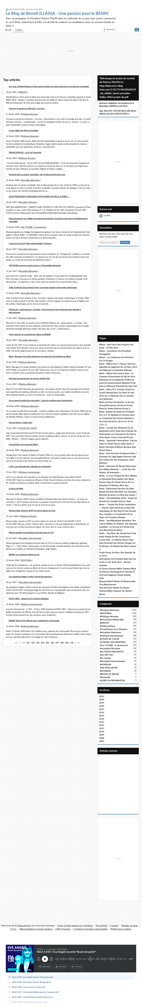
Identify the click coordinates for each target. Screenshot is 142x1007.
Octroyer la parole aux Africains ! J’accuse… (27, 109)
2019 (101, 703)
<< (16, 643)
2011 (101, 728)
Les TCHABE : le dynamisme (34, 227)
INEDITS (23, 92)
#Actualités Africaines (110, 649)
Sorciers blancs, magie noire (20, 423)
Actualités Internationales (30, 538)
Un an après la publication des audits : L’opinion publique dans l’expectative (40, 401)
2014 (101, 719)
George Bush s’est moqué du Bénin (23, 445)
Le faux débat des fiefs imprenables (23, 131)
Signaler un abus (129, 925)
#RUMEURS (105, 665)
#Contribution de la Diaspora (113, 629)
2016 (101, 713)
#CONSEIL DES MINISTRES (113, 642)
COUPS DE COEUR (28, 428)
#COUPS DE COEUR (109, 639)
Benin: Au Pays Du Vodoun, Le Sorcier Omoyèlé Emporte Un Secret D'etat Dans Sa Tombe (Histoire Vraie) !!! (116, 405)
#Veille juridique (107, 626)
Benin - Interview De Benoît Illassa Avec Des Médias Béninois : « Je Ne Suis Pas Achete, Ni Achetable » (117, 469)
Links (101, 578)
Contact (18, 30)
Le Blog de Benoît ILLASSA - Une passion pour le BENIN (57, 13)
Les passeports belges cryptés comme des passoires (30, 577)
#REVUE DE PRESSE (109, 674)
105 (47, 643)
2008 (101, 738)
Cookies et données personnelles (90, 929)
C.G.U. (13, 929)
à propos (78, 967)
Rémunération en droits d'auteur (36, 929)
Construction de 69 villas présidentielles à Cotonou (30, 244)
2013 (101, 722)
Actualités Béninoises (31, 180)
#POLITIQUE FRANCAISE (112, 620)
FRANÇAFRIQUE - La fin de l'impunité (25, 153)
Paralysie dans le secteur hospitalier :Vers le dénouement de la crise (37, 175)
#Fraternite (105, 677)
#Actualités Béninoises (110, 633)
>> (79, 643)
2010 (101, 732)
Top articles (101, 925)
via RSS (107, 216)
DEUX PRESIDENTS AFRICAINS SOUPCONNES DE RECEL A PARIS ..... (39, 197)
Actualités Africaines (28, 202)
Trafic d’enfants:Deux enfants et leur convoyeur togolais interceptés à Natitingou (43, 288)
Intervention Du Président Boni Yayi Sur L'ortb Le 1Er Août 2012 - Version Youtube (117, 562)
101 (28, 643)
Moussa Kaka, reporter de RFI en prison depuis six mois (32, 511)
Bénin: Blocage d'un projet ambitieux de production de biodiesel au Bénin (40, 357)
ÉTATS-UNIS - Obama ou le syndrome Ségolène (29, 599)
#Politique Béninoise (109, 610)
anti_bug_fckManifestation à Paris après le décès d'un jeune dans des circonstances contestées (49, 87)
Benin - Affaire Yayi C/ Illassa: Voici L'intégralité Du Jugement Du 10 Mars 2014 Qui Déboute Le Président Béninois (118, 367)
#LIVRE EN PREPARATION (112, 681)
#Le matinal (105, 658)
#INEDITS (104, 623)
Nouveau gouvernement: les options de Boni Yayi (29, 379)
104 (42, 643)
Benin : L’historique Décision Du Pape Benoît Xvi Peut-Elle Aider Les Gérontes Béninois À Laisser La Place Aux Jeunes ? (118, 492)
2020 (101, 700)
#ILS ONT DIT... (107, 655)
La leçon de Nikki (16, 489)
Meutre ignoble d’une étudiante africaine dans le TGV (31, 533)
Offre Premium (63, 929)
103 (37, 643)
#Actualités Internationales (112, 661)
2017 (101, 709)
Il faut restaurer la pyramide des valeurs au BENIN (29, 335)
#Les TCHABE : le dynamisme (114, 645)
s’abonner (46, 967)
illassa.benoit (24, 925)
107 (57, 643)
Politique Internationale (30, 472)
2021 (101, 696)
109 (67, 643)
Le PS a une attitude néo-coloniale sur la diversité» (30, 467)
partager (62, 967)
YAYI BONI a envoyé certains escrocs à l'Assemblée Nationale (34, 266)
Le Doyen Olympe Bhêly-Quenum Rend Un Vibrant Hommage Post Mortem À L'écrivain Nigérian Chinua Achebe (117, 572)
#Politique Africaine (109, 617)
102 (33, 643)
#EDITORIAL (106, 613)
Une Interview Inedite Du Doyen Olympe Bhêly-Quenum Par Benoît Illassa (115, 591)
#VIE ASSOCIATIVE (109, 668)
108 (62, 643)
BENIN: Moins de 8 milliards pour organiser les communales (34, 621)
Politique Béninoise (30, 136)
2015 (101, 716)
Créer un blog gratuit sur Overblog (74, 925)
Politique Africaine (29, 114)
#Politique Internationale (111, 636)
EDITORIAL (27, 560)
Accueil (8, 30)
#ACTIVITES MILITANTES (112, 652)
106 (52, 643)
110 (71, 643)
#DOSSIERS (105, 671)
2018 (101, 706)
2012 (101, 725)
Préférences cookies (121, 929)
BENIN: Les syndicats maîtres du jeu (24, 555)
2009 (101, 735)
